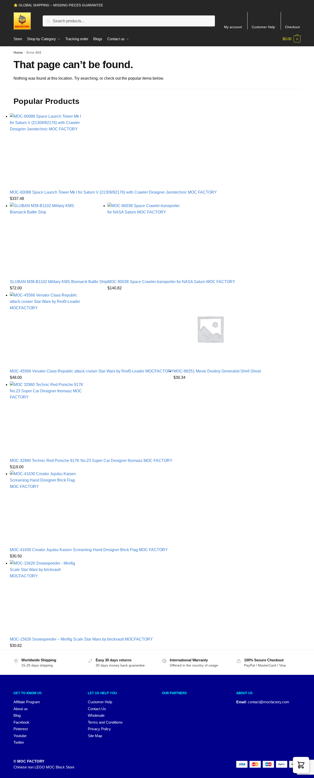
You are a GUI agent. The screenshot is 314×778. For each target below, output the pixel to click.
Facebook (21, 722)
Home (18, 52)
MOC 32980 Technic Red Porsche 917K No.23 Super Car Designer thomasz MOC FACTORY (91, 460)
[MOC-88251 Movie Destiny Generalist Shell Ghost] (217, 329)
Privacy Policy (99, 729)
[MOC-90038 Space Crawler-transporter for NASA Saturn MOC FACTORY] (171, 239)
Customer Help (263, 27)
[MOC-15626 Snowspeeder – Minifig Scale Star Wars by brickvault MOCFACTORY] (81, 597)
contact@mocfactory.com (268, 702)
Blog (17, 715)
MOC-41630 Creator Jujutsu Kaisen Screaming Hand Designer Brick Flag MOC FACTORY (89, 550)
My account (233, 27)
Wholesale (96, 715)
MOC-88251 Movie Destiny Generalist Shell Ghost (217, 371)
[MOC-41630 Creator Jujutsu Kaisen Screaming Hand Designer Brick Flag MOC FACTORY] (89, 507)
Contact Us (97, 709)
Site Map (95, 736)
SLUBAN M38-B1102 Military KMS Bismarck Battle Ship (58, 282)
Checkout (292, 27)
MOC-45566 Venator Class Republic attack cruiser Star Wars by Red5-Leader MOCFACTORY (91, 371)
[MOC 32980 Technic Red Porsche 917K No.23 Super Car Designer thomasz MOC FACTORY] (91, 418)
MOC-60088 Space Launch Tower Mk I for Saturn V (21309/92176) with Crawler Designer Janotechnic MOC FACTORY (113, 192)
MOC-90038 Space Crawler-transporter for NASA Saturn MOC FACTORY (171, 282)
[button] (301, 765)
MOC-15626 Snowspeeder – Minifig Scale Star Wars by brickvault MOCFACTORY (81, 639)
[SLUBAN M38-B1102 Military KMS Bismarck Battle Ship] (58, 239)
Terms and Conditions (105, 722)
